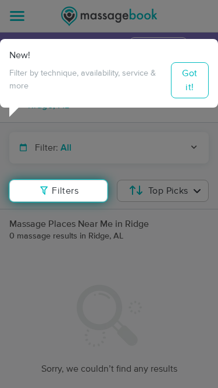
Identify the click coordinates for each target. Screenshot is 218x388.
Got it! (189, 80)
